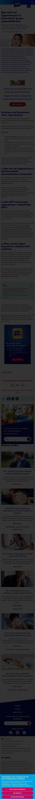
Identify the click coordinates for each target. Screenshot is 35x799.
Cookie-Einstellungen (17, 797)
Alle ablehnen (17, 793)
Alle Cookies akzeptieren (17, 789)
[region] (17, 786)
